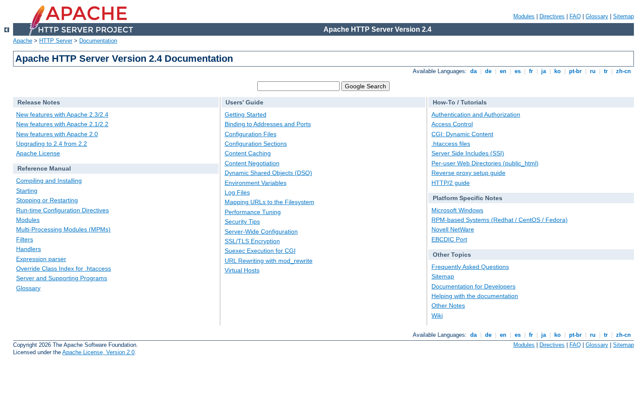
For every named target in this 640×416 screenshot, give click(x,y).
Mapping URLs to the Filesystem (269, 201)
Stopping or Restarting (47, 200)
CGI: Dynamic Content (462, 134)
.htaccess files (450, 143)
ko (557, 71)
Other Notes (448, 305)
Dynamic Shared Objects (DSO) (268, 172)
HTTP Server (55, 40)
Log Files (237, 192)
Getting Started (245, 114)
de (488, 71)
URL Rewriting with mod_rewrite (269, 260)
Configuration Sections (256, 143)
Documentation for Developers (473, 286)
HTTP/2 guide (450, 182)
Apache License (38, 153)
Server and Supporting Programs (61, 278)
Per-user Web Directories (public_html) (485, 163)
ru (592, 71)
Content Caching (248, 153)
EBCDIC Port (449, 239)
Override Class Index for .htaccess (63, 268)
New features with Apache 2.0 (57, 134)
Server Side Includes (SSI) (467, 153)
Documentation (98, 40)
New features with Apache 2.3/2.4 (62, 114)
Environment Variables (255, 182)
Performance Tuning (253, 211)
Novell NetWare (452, 229)
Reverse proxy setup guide (468, 172)
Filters (24, 239)
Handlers (28, 248)
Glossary (597, 16)
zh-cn (623, 71)
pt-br (575, 71)
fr (531, 71)
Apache (22, 40)
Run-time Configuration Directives (62, 210)
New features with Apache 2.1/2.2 (62, 124)
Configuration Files (250, 134)
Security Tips (242, 221)
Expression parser (41, 258)
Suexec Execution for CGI (260, 250)
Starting (26, 190)
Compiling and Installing (49, 180)
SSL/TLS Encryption (252, 241)
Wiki (437, 315)
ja (543, 71)
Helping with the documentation (474, 295)
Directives (552, 16)
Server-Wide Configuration (261, 231)
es (517, 71)
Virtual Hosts (242, 270)
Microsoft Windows (457, 210)
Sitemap (623, 16)
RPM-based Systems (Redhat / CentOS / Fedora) (499, 219)
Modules (524, 16)
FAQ (575, 16)
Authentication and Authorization (475, 114)
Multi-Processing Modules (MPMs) (63, 229)
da (473, 71)
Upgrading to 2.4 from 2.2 (51, 143)
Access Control (452, 124)
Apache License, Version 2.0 (98, 352)
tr (606, 71)
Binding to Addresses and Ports (268, 124)
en (503, 71)
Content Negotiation (252, 163)
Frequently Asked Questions (470, 266)
